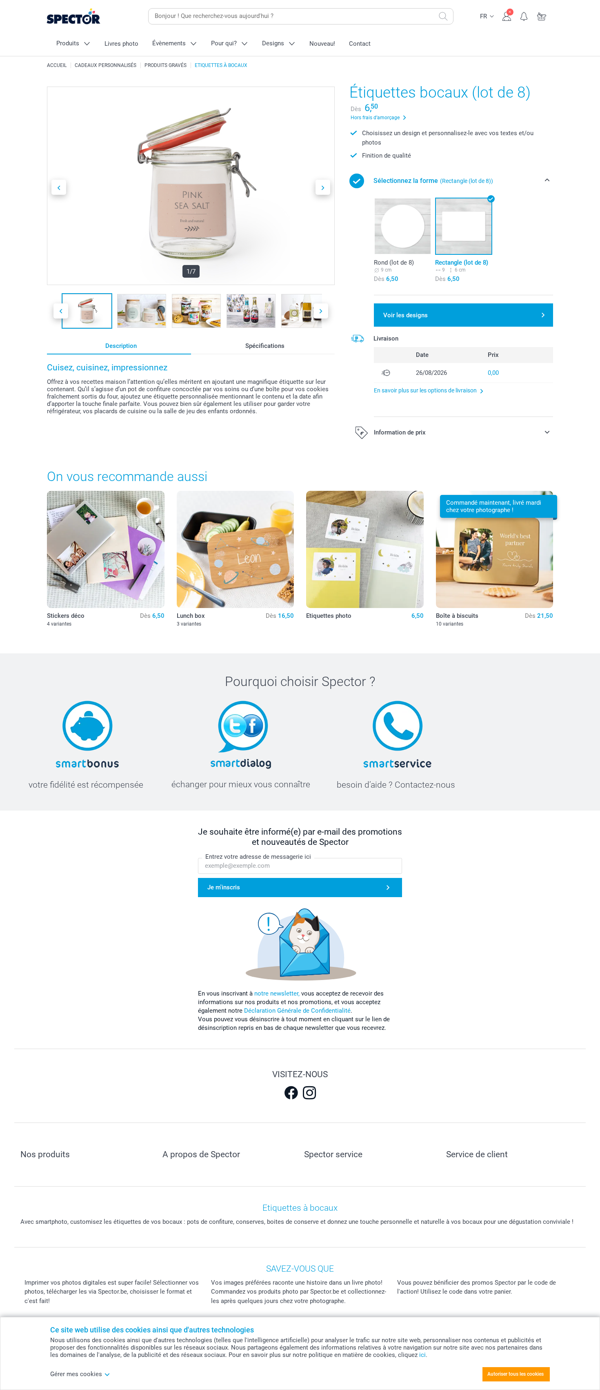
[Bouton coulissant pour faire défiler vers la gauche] (58, 187)
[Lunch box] (235, 549)
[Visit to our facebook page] (291, 1092)
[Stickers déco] (105, 549)
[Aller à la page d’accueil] (86, 16)
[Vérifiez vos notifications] (524, 15)
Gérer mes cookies (76, 1374)
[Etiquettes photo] (365, 549)
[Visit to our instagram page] (309, 1092)
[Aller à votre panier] (542, 15)
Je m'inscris (223, 887)
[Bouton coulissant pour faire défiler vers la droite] (323, 187)
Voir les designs (405, 315)
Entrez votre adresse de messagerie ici (258, 856)
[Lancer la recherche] (443, 16)
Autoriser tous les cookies (515, 1374)
